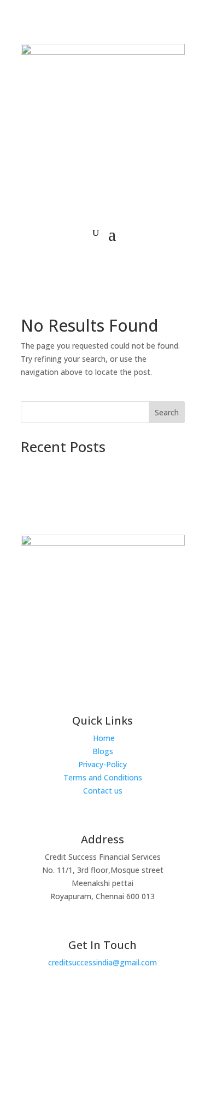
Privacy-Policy (102, 764)
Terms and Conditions (102, 777)
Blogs (102, 751)
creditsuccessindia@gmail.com (102, 962)
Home (104, 738)
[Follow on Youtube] (100, 1036)
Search (167, 412)
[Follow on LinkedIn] (123, 1036)
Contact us (102, 790)
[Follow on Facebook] (77, 1036)
